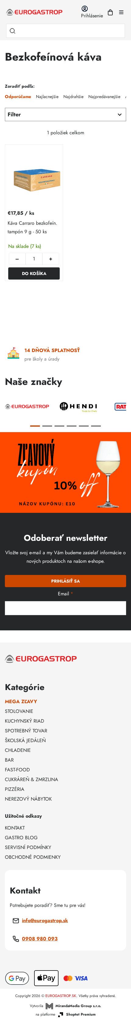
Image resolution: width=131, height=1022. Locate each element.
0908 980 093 (40, 938)
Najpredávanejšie (104, 96)
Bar (9, 759)
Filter (14, 114)
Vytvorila (65, 1006)
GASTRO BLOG (21, 837)
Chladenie (18, 750)
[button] (50, 259)
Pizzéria (14, 789)
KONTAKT (15, 827)
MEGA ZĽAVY (21, 701)
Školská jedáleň (25, 740)
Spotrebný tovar (26, 730)
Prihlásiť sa (65, 581)
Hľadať (12, 30)
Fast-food (17, 769)
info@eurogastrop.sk (45, 920)
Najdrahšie (73, 96)
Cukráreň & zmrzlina (31, 779)
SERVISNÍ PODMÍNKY (28, 847)
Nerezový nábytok (28, 798)
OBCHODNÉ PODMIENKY (33, 857)
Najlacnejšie (47, 96)
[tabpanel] (27, 406)
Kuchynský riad (24, 720)
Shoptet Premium (81, 1014)
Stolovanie (19, 711)
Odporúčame (18, 96)
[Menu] (121, 12)
